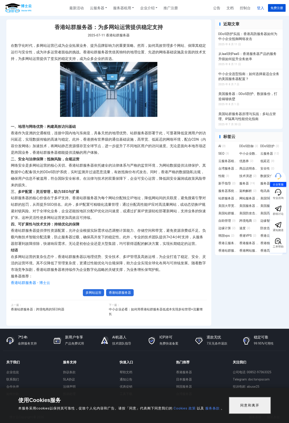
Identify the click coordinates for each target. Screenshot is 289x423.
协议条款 (69, 372)
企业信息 (12, 372)
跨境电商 (247, 220)
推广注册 (170, 8)
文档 (230, 8)
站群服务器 (228, 198)
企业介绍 (147, 8)
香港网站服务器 (249, 250)
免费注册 (276, 8)
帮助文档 (126, 372)
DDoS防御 (248, 146)
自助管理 (226, 220)
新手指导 (226, 183)
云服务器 (97, 8)
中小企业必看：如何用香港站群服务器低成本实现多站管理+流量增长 (156, 311)
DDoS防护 (269, 146)
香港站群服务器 (118, 35)
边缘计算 (226, 228)
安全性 (267, 168)
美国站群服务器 (228, 213)
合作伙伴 (12, 386)
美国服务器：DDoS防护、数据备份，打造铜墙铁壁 (247, 96)
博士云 (19, 7)
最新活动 (76, 8)
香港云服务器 (228, 243)
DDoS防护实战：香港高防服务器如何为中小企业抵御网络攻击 (247, 36)
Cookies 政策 (184, 408)
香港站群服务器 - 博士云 (30, 283)
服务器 (247, 183)
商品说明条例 (249, 168)
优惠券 (246, 161)
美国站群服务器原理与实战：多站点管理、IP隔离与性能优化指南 (247, 116)
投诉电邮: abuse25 (246, 386)
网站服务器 (249, 198)
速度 (244, 228)
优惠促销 (126, 386)
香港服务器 (249, 243)
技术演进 (247, 176)
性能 (223, 176)
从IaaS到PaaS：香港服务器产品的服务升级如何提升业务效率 (247, 56)
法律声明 (69, 386)
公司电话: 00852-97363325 (252, 372)
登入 (260, 8)
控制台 (245, 8)
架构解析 (247, 191)
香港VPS (247, 235)
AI (222, 146)
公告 (216, 8)
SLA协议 (69, 379)
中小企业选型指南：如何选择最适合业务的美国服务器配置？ (248, 76)
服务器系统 (228, 191)
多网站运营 (93, 292)
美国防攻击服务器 (249, 213)
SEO (223, 153)
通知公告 (126, 379)
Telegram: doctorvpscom (251, 379)
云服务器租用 (228, 161)
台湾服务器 (228, 168)
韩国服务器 (184, 386)
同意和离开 (249, 405)
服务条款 (212, 408)
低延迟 (267, 161)
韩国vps (226, 235)
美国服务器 (249, 206)
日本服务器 (184, 379)
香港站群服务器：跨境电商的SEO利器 (37, 309)
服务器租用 (122, 8)
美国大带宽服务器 (228, 206)
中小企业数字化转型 (249, 153)
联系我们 (12, 379)
